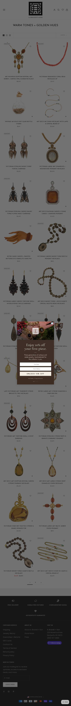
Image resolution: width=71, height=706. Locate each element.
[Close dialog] (52, 323)
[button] (35, 380)
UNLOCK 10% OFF (35, 374)
